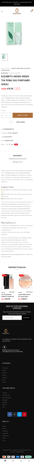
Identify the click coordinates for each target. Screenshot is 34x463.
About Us (4, 426)
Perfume (4, 382)
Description (17, 155)
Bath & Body (5, 368)
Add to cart (23, 115)
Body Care (4, 372)
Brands (4, 379)
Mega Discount (5, 435)
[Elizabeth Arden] (4, 57)
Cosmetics (4, 377)
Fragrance (15, 133)
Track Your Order (6, 395)
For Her (8, 68)
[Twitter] (9, 144)
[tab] (17, 155)
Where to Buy (5, 431)
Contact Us (4, 392)
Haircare (4, 370)
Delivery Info (5, 400)
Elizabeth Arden (9, 140)
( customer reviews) (14, 73)
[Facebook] (9, 414)
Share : (3, 144)
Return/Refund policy (6, 397)
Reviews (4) (17, 162)
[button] (31, 11)
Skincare (4, 375)
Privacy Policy (5, 433)
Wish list (4, 404)
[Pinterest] (24, 414)
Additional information (17, 159)
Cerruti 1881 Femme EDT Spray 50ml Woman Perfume (24, 296)
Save (17, 144)
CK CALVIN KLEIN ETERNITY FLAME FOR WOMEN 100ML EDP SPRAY (7, 296)
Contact (4, 438)
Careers (4, 428)
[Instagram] (14, 414)
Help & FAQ (4, 402)
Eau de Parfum (8, 137)
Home (2, 68)
